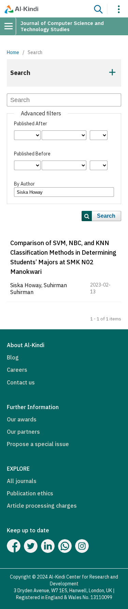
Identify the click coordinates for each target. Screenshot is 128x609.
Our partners (23, 431)
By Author (24, 184)
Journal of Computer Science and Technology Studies (62, 26)
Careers (17, 369)
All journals (22, 481)
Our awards (22, 419)
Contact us (21, 382)
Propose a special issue (38, 444)
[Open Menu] (11, 26)
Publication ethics (30, 493)
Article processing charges (42, 505)
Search (106, 216)
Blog (13, 357)
